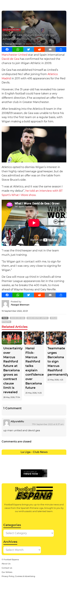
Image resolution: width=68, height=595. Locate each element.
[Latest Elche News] (37, 457)
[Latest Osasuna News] (11, 463)
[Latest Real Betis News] (24, 463)
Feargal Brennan (13, 44)
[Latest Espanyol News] (43, 457)
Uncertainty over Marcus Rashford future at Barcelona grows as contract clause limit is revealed (11, 370)
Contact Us (7, 568)
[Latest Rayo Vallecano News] (18, 463)
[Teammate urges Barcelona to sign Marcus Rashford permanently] (56, 338)
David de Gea (10, 58)
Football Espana (11, 559)
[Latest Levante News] (63, 457)
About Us (6, 563)
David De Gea (17, 318)
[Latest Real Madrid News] (31, 463)
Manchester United (14, 54)
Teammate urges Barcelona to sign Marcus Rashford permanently (56, 361)
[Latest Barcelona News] (24, 457)
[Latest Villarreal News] (63, 463)
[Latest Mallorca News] (5, 463)
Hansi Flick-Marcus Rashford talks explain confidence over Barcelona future (34, 368)
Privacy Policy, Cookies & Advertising (18, 576)
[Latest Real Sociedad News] (43, 463)
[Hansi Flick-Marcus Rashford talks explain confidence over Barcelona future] (34, 338)
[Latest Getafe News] (50, 457)
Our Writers (7, 572)
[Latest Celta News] (31, 457)
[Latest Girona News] (56, 457)
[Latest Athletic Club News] (11, 457)
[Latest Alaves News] (5, 457)
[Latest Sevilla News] (50, 463)
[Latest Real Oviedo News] (37, 463)
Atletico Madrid (11, 30)
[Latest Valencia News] (56, 463)
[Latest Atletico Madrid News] (18, 457)
